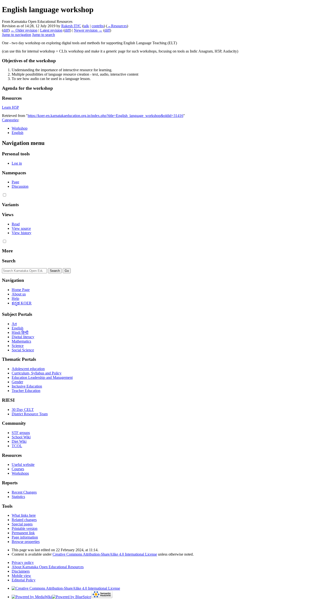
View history (21, 233)
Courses (18, 469)
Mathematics (21, 341)
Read (16, 224)
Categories (10, 120)
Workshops (20, 473)
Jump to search (43, 35)
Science (18, 346)
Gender (17, 382)
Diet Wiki (19, 441)
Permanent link (23, 533)
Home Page (21, 290)
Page (15, 182)
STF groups (21, 433)
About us (19, 294)
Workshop (19, 128)
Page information (25, 537)
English (17, 133)
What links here (24, 515)
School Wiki (21, 437)
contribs (98, 26)
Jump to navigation (16, 35)
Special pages (22, 524)
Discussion (20, 186)
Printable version (24, 528)
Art (14, 324)
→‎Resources (117, 26)
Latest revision (51, 30)
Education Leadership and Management (42, 377)
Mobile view (21, 576)
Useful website (23, 464)
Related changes (24, 520)
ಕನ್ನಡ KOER (22, 303)
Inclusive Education (27, 386)
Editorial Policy (23, 580)
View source (21, 228)
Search (9, 260)
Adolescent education (28, 369)
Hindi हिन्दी (20, 332)
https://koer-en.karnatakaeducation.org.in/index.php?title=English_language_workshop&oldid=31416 (105, 116)
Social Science (23, 350)
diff (6, 30)
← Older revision (24, 30)
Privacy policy (23, 562)
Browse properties (26, 542)
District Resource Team (30, 414)
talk (86, 26)
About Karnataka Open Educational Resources (48, 567)
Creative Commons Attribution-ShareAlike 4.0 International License (104, 554)
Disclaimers (21, 571)
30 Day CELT (23, 410)
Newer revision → (88, 30)
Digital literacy (23, 337)
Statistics (18, 497)
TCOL (17, 446)
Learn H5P (10, 107)
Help (15, 298)
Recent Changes (24, 492)
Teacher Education (26, 391)
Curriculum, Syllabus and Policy (36, 373)
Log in (17, 163)
